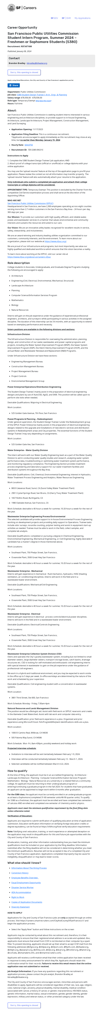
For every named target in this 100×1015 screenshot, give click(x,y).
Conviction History (19, 873)
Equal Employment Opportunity (26, 882)
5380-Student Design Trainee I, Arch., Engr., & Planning (42, 94)
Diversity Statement (20, 907)
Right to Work (17, 897)
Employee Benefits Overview (24, 877)
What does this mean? (43, 101)
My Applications (82, 18)
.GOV (54, 18)
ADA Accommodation (21, 892)
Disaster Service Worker (22, 887)
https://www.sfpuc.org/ (55, 241)
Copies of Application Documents (26, 902)
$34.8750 (29, 145)
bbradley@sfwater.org (37, 63)
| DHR (66, 18)
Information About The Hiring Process (29, 868)
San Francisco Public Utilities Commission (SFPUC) (30, 203)
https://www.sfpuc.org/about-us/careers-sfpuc (29, 257)
